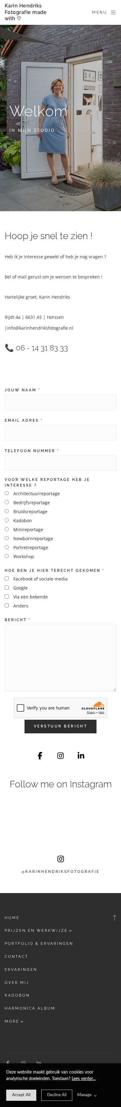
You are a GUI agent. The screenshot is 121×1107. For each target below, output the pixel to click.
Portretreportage (30, 547)
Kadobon (22, 520)
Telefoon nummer (32, 451)
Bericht (18, 620)
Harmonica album (30, 1008)
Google (20, 588)
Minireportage (28, 529)
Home (12, 918)
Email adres (24, 420)
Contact (16, 956)
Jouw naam (22, 390)
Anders (20, 606)
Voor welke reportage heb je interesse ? (47, 482)
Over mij (17, 982)
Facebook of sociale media (40, 579)
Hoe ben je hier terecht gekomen (55, 570)
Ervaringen (21, 969)
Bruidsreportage (30, 511)
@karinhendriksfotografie (60, 871)
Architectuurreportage (36, 493)
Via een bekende (30, 597)
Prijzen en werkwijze (36, 930)
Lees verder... (84, 1079)
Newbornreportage (33, 538)
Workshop (23, 556)
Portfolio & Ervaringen (39, 943)
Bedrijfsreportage (31, 502)
